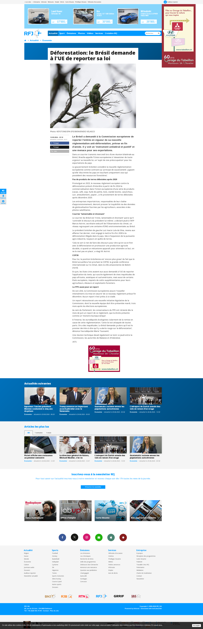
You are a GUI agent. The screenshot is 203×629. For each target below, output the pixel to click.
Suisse (26, 556)
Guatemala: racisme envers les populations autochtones (109, 407)
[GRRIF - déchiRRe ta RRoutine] (119, 596)
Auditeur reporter (30, 573)
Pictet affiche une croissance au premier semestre (38, 456)
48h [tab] (28, 433)
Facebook (62, 537)
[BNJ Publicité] (49, 596)
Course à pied (57, 582)
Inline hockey (56, 579)
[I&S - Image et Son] (136, 596)
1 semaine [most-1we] (39, 433)
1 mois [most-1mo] (48, 433)
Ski (53, 567)
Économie (47, 40)
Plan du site (54, 611)
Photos (81, 33)
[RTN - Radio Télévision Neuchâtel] (84, 596)
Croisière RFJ (111, 33)
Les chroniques (85, 556)
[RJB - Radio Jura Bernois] (67, 596)
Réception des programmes (146, 556)
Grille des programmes (88, 562)
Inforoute (44, 2)
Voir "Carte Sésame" (62, 510)
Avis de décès (113, 573)
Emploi (57, 2)
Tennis (54, 573)
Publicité (139, 562)
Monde (26, 559)
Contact (139, 576)
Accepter (196, 625)
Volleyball (55, 562)
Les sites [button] (28, 2)
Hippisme (55, 570)
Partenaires (140, 567)
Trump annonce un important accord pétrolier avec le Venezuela (74, 408)
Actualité (53, 33)
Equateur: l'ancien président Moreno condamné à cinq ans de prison (38, 408)
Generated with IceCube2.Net (151, 608)
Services (99, 33)
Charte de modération (144, 573)
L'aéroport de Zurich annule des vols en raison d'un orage (145, 407)
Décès (62, 2)
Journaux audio (29, 567)
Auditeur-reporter (172, 2)
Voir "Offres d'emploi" (26, 510)
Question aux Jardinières (88, 570)
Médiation (139, 570)
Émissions (71, 33)
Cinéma (111, 556)
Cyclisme (55, 565)
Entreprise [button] (36, 2)
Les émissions (85, 553)
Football (55, 553)
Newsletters (99, 537)
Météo (110, 562)
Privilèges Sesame (114, 559)
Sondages (83, 579)
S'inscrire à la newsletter (93, 487)
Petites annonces (114, 565)
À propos (139, 553)
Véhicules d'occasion (115, 553)
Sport (62, 33)
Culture (26, 565)
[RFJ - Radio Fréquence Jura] (101, 596)
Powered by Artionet (132, 608)
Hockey (54, 556)
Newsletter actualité (31, 576)
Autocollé (83, 576)
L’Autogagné (84, 573)
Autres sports (56, 584)
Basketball (55, 559)
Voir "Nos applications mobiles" (97, 510)
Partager (56, 143)
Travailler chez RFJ (142, 565)
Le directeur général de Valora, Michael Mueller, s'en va (74, 456)
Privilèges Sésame (80, 2)
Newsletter (140, 579)
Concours (83, 582)
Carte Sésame (69, 2)
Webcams (51, 2)
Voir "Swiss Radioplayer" (132, 510)
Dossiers (27, 570)
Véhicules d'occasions (94, 2)
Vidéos (90, 33)
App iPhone (111, 537)
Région (26, 553)
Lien (55, 151)
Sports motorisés (58, 576)
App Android (123, 537)
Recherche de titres (86, 559)
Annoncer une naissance (88, 567)
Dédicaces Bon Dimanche (89, 565)
